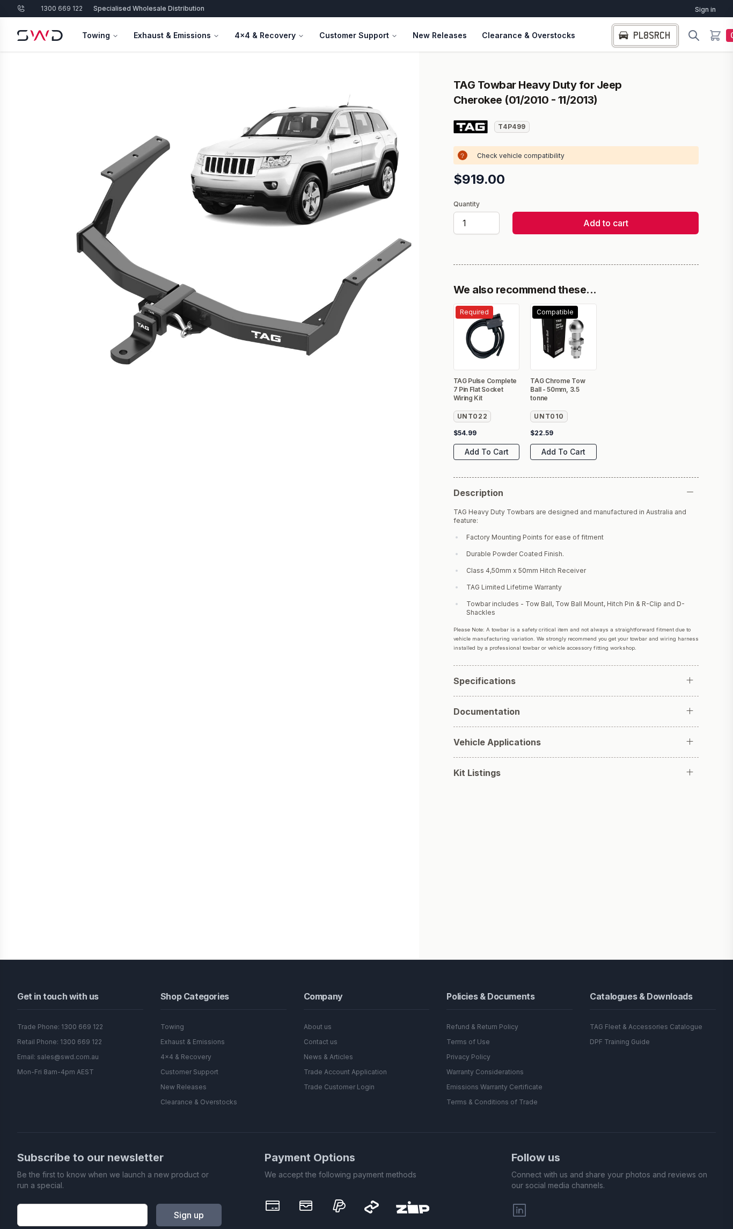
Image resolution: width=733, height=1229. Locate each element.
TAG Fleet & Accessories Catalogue (646, 1027)
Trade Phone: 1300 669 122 (60, 1027)
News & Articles (328, 1057)
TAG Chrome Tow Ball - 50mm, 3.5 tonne (557, 389)
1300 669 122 (62, 8)
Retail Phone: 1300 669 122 (59, 1042)
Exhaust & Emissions (172, 35)
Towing (96, 35)
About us (318, 1027)
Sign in (705, 9)
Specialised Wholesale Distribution (148, 8)
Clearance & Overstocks (528, 35)
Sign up (189, 1215)
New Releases (440, 35)
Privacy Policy (468, 1057)
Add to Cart (487, 451)
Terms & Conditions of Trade (492, 1102)
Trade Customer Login (339, 1087)
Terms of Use (468, 1042)
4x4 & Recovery (265, 35)
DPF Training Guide (620, 1042)
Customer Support (354, 35)
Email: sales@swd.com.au (58, 1057)
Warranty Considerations (485, 1072)
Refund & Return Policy (482, 1027)
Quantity (466, 204)
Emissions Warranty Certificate (494, 1087)
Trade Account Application (345, 1072)
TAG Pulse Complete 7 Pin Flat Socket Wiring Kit (485, 389)
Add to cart (605, 223)
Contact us (321, 1042)
